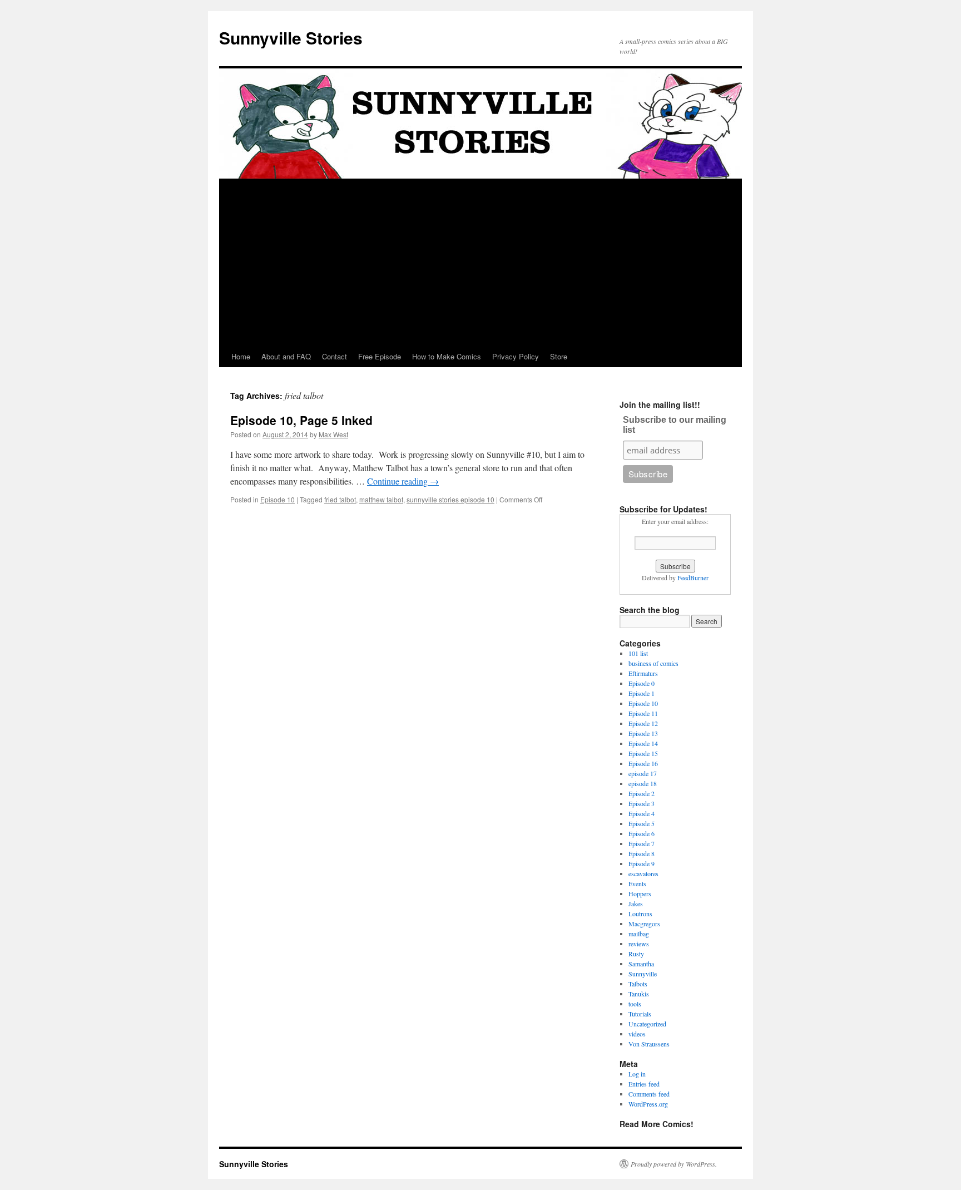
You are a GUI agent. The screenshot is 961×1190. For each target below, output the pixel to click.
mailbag (638, 933)
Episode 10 (277, 499)
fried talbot (340, 499)
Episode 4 (641, 813)
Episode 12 (643, 723)
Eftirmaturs (643, 673)
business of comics (653, 663)
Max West (333, 434)
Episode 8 (641, 853)
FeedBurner (693, 577)
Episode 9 (641, 863)
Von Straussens (649, 1043)
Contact (334, 356)
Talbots (637, 983)
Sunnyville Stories (291, 38)
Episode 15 (643, 753)
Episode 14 (643, 743)
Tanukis (638, 993)
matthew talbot (381, 499)
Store (558, 356)
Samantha (641, 963)
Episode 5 (641, 823)
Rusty (636, 953)
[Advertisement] (480, 262)
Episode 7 (641, 843)
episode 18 (642, 783)
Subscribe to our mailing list (674, 424)
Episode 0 (641, 683)
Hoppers (639, 893)
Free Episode (379, 356)
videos (637, 1033)
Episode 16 (643, 763)
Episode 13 (643, 733)
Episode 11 (643, 713)
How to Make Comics (446, 356)
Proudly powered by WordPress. (674, 1163)
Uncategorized (647, 1023)
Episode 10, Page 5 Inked (301, 420)
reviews (638, 943)
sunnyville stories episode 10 (450, 499)
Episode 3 (641, 803)
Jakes (635, 903)
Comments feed (649, 1093)
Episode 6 (641, 833)
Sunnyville (642, 973)
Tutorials (639, 1013)
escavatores (643, 873)
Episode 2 (641, 793)
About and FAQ (286, 356)
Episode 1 (641, 693)
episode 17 (642, 773)
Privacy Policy (515, 356)
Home (240, 356)
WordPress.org (648, 1103)
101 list (638, 653)
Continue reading (403, 481)
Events (637, 883)
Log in (637, 1073)
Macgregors (644, 923)
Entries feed (644, 1083)
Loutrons (640, 913)
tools (634, 1003)
